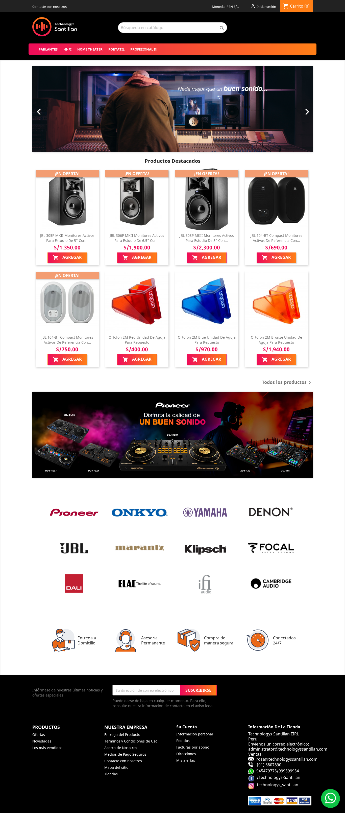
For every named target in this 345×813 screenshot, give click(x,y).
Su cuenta (186, 727)
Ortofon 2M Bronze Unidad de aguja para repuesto (276, 340)
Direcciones (186, 753)
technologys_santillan (277, 784)
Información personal (194, 734)
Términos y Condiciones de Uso (130, 741)
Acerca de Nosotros (120, 747)
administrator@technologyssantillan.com (287, 749)
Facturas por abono (192, 747)
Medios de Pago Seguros (125, 754)
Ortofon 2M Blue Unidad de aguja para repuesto (207, 340)
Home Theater (90, 49)
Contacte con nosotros (49, 6)
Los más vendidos (47, 747)
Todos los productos (287, 383)
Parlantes (48, 49)
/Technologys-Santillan (278, 777)
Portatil (116, 49)
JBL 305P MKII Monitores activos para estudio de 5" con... (67, 238)
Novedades (41, 741)
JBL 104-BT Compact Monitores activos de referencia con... (276, 238)
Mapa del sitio (116, 767)
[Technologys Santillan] (172, 435)
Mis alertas (185, 760)
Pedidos (183, 740)
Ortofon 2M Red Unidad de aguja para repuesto (137, 340)
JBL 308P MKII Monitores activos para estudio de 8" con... (207, 238)
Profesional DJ (143, 49)
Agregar (67, 257)
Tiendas (111, 774)
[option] (172, 109)
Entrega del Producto (122, 734)
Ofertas (38, 734)
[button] (53, 109)
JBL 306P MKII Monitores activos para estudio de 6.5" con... (137, 238)
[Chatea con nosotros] (330, 798)
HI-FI (67, 49)
